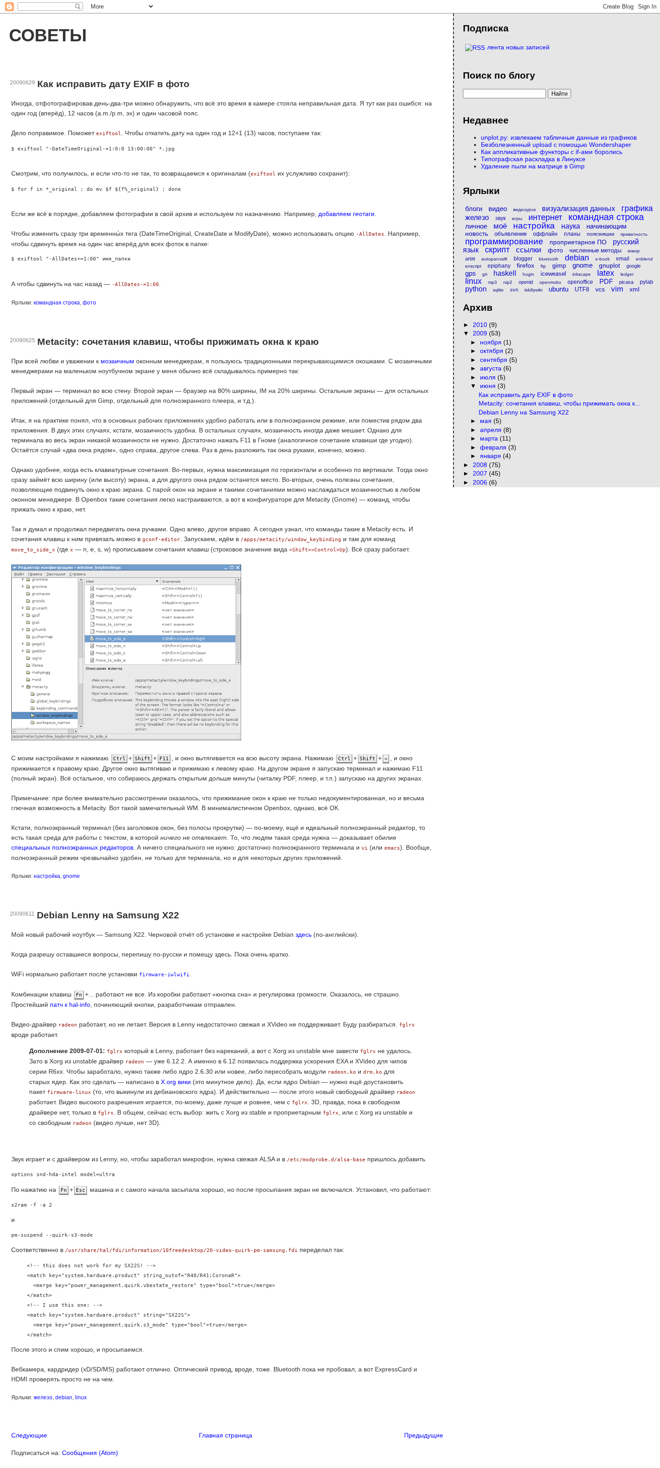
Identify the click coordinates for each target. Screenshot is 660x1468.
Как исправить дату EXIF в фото (113, 84)
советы (48, 35)
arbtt (470, 258)
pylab (646, 282)
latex (605, 273)
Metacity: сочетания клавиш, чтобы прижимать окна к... (559, 403)
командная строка (57, 303)
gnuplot (609, 265)
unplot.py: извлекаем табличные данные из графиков (559, 137)
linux (81, 1397)
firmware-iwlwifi (164, 974)
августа (491, 368)
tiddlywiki (533, 289)
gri (484, 274)
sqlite (498, 289)
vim (617, 289)
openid (526, 282)
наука (570, 226)
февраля (494, 447)
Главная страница (225, 1435)
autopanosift (494, 258)
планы (572, 234)
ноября (491, 342)
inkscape (581, 274)
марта (490, 438)
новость (476, 233)
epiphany (499, 266)
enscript (473, 266)
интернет (545, 217)
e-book (602, 258)
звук (500, 218)
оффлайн (545, 234)
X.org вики (176, 1081)
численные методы (595, 250)
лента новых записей (518, 47)
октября (492, 350)
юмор (634, 250)
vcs (600, 289)
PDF (606, 281)
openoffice (580, 282)
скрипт (497, 249)
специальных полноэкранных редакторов (72, 847)
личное (476, 226)
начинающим (606, 226)
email (622, 259)
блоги (473, 208)
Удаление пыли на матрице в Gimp (533, 166)
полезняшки (600, 234)
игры (517, 218)
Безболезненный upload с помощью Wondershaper (556, 144)
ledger (627, 274)
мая (486, 420)
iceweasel (553, 273)
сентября (494, 359)
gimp (559, 265)
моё (500, 226)
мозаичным (117, 361)
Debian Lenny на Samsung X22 (108, 915)
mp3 (492, 282)
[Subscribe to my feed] (475, 47)
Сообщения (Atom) (90, 1452)
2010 (481, 324)
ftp (543, 266)
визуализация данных (578, 208)
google (633, 266)
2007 (481, 473)
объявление (510, 233)
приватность (633, 234)
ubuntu (558, 289)
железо (43, 1397)
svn (514, 289)
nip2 (507, 282)
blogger (523, 259)
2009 (481, 333)
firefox (525, 265)
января (491, 455)
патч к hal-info (70, 1004)
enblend (644, 258)
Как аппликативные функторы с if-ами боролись (551, 151)
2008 (481, 464)
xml (634, 289)
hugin (528, 274)
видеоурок (524, 209)
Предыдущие (423, 1435)
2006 (481, 482)
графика (637, 208)
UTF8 (582, 289)
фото (89, 303)
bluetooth (549, 258)
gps (470, 273)
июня (488, 385)
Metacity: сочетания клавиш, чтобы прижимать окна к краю (178, 341)
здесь (303, 934)
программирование (504, 241)
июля (488, 377)
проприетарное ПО (578, 242)
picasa (626, 282)
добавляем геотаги (346, 213)
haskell (504, 273)
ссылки (528, 250)
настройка (47, 876)
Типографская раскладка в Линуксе (533, 159)
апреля (491, 429)
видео (497, 208)
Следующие (29, 1435)
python (476, 289)
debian (63, 1397)
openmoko (550, 282)
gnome (71, 876)
